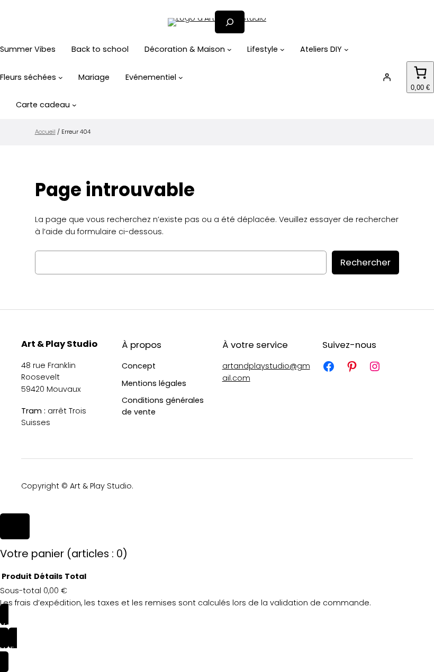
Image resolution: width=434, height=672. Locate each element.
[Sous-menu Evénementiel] (180, 77)
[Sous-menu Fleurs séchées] (60, 77)
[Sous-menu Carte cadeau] (74, 105)
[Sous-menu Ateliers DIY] (346, 49)
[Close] (15, 526)
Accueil (45, 131)
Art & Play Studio (59, 344)
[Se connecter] (386, 77)
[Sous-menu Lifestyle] (282, 49)
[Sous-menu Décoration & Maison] (229, 49)
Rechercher (365, 262)
